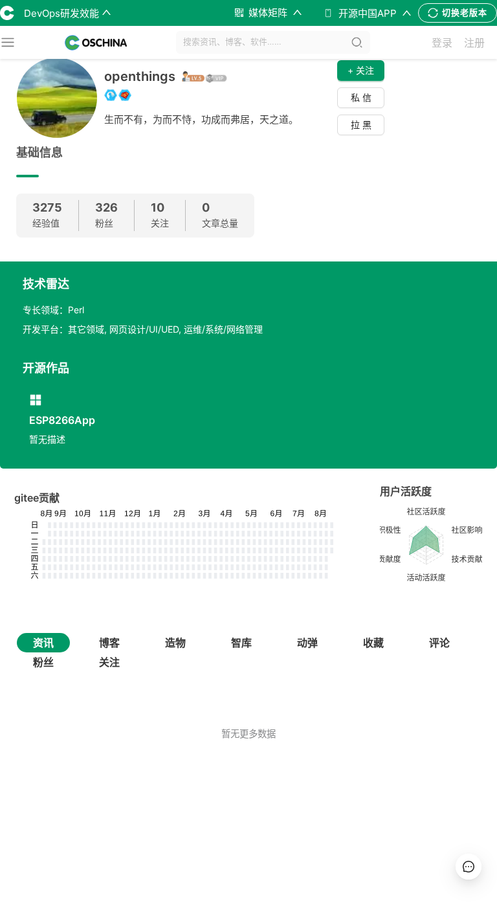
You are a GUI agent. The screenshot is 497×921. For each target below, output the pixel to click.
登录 (442, 42)
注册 (474, 42)
